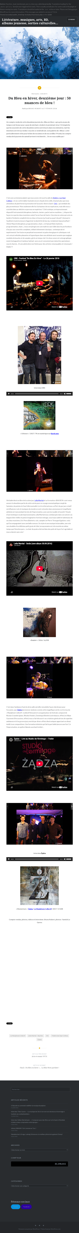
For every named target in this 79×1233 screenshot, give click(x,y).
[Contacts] (36, 1226)
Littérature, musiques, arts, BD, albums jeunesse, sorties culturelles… (30, 21)
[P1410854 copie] (56, 151)
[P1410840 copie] (42, 151)
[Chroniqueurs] (39, 1226)
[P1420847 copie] (70, 660)
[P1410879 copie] (70, 151)
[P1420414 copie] (70, 454)
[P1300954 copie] (33, 806)
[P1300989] (29, 660)
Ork (47, 1036)
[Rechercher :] (40, 1089)
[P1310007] (42, 660)
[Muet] (65, 394)
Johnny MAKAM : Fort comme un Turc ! (23, 1128)
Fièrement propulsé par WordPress (29, 1229)
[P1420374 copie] (15, 453)
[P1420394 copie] (29, 453)
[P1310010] (56, 660)
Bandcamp (55, 434)
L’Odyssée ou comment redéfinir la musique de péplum (28, 1105)
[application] (39, 394)
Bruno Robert (34, 108)
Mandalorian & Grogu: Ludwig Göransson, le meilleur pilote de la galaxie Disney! (37, 1134)
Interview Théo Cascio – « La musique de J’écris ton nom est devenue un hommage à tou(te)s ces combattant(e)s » (38, 1113)
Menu (72, 19)
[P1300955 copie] (46, 806)
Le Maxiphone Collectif (17, 1036)
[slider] (69, 393)
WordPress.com (56, 1229)
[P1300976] (15, 660)
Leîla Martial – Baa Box (35, 1036)
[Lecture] (9, 394)
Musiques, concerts (39, 94)
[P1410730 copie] (29, 151)
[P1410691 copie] (15, 151)
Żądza (30, 909)
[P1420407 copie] (56, 453)
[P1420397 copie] (42, 454)
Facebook (26, 1207)
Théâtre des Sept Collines (60, 1036)
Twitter (15, 1207)
